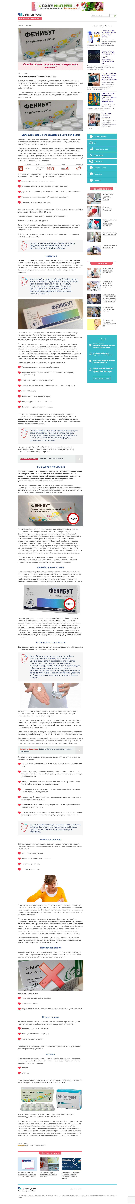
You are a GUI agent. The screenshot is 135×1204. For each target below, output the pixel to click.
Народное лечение (101, 149)
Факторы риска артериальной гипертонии (108, 270)
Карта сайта (73, 1189)
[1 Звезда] (19, 1145)
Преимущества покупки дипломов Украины (109, 309)
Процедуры (98, 155)
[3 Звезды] (23, 1145)
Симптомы (98, 174)
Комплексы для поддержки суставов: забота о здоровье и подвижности (109, 97)
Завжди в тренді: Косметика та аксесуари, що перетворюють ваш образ (103, 370)
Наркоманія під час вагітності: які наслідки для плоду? (109, 34)
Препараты (98, 161)
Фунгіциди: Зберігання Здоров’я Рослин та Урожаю (103, 354)
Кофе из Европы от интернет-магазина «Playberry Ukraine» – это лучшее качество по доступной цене (110, 298)
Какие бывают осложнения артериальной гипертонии (107, 284)
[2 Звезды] (21, 1145)
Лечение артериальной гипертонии (107, 209)
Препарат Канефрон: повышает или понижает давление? (48, 1174)
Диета (96, 143)
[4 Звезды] (25, 1145)
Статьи (81, 1189)
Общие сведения (100, 137)
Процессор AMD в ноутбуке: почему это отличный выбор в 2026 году (109, 76)
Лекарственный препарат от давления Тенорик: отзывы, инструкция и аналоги (70, 1175)
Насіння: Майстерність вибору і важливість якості (104, 361)
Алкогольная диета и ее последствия (110, 246)
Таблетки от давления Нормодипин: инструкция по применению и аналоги (27, 1174)
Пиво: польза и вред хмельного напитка (110, 234)
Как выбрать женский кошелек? (107, 116)
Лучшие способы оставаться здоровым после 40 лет (109, 322)
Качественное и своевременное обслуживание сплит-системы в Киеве (104, 345)
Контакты (97, 180)
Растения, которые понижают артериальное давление (109, 196)
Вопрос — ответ (100, 168)
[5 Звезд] (27, 1145)
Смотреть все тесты (102, 378)
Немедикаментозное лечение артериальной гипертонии (110, 222)
